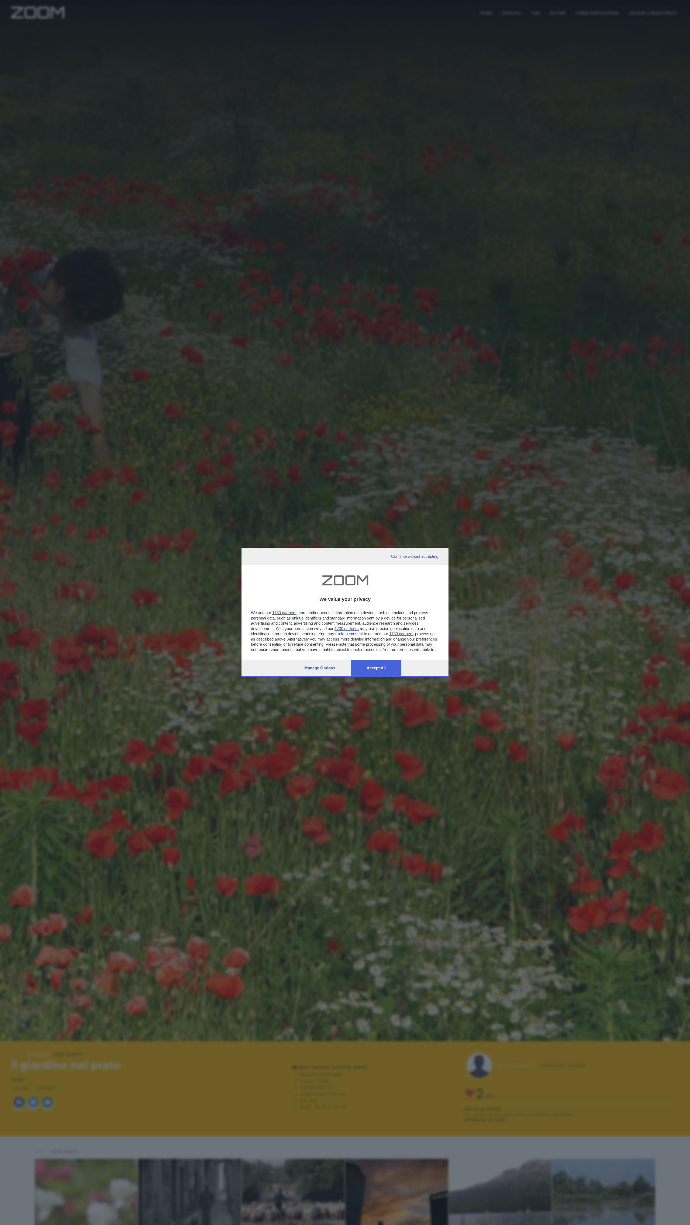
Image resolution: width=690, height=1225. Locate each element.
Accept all (376, 668)
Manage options (319, 668)
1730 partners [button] (284, 612)
